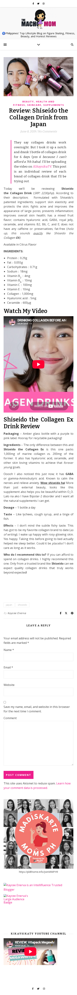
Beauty (28, 101)
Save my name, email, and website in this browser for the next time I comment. (37, 709)
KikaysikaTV (42, 166)
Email (8, 667)
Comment (10, 718)
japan (9, 604)
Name (9, 650)
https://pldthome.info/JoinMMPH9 (38, 871)
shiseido (22, 604)
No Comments (47, 131)
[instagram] (44, 3)
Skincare (34, 105)
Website (9, 685)
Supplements (53, 105)
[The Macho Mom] (38, 19)
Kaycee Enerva (17, 613)
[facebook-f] (34, 3)
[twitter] (38, 3)
